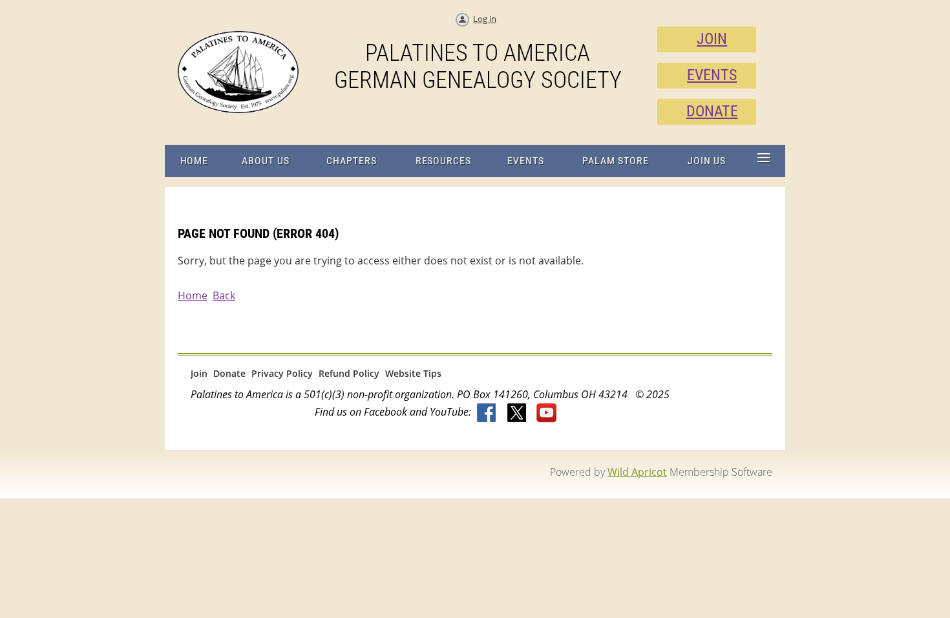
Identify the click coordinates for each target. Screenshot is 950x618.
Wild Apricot (637, 472)
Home (192, 295)
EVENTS (712, 75)
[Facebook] (487, 413)
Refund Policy (349, 373)
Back (224, 295)
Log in (484, 19)
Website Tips (413, 373)
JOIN (712, 39)
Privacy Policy (282, 373)
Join (199, 373)
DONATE (712, 111)
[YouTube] (546, 413)
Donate (229, 373)
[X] (517, 413)
